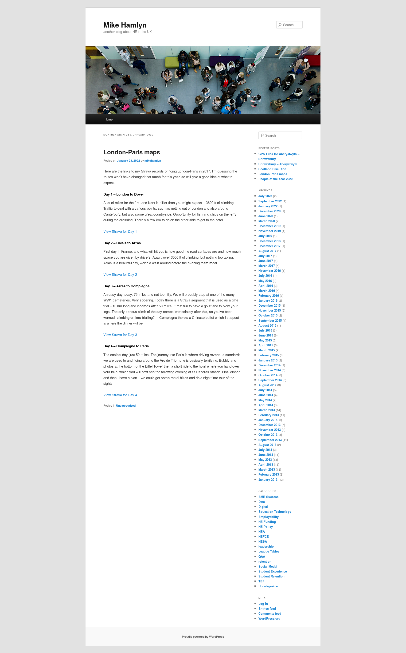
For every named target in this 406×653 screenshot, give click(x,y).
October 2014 (267, 375)
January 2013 (267, 479)
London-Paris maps (131, 152)
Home (109, 119)
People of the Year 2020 (275, 178)
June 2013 (265, 454)
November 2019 (269, 230)
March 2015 (266, 350)
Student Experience (272, 571)
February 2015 (268, 355)
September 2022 (270, 201)
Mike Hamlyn (125, 25)
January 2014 (267, 419)
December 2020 (269, 211)
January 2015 (267, 360)
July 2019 (265, 235)
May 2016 (265, 280)
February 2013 (268, 474)
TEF (261, 581)
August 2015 (267, 325)
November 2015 (269, 310)
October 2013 (267, 434)
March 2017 (266, 265)
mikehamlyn (152, 160)
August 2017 (267, 250)
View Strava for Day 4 (120, 394)
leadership (266, 546)
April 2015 (265, 345)
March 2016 (266, 290)
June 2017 (265, 260)
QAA (261, 556)
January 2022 (267, 206)
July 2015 (265, 330)
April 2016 (265, 285)
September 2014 (270, 380)
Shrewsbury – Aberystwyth (277, 164)
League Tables (268, 551)
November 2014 (269, 370)
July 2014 (265, 390)
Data (261, 501)
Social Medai (267, 566)
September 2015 (270, 320)
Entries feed (267, 608)
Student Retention (271, 576)
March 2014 (266, 410)
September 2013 (270, 439)
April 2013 (265, 464)
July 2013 (265, 449)
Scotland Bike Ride (272, 169)
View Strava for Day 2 (120, 274)
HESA (262, 541)
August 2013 (267, 444)
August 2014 (267, 385)
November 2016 (269, 270)
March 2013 (266, 469)
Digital (263, 506)
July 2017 (265, 255)
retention (264, 561)
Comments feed (269, 613)
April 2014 (265, 405)
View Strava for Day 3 (120, 334)
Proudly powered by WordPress (203, 636)
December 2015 (269, 305)
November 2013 (269, 429)
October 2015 (267, 315)
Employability (268, 516)
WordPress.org (269, 618)
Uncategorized (126, 405)
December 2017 (269, 246)
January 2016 (267, 300)
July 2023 (265, 196)
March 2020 (266, 221)
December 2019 (269, 226)
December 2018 (269, 241)
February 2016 (268, 295)
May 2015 (265, 340)
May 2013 (265, 459)
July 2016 (265, 275)
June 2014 (265, 395)
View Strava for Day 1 (120, 231)
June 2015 (265, 335)
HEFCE (263, 536)
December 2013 (269, 424)
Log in (263, 603)
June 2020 (265, 216)
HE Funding (267, 521)
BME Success (268, 496)
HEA (261, 531)
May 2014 (265, 400)
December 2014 (269, 365)
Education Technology (274, 511)
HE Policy (265, 526)
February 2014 (268, 415)
